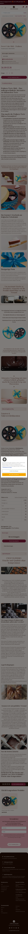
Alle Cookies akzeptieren (14, 474)
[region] (14, 467)
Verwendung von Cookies (7, 467)
